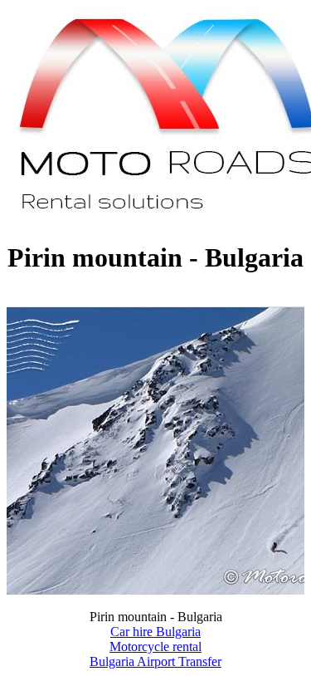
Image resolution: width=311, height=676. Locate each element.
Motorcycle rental (155, 646)
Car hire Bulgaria (155, 632)
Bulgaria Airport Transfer (155, 661)
